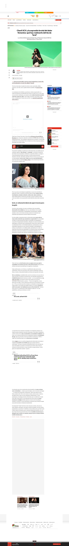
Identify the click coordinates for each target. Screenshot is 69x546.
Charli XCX (13, 416)
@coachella (14, 295)
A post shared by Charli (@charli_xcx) (27, 132)
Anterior (29, 544)
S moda (40, 527)
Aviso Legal (16, 522)
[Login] (60, 16)
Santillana (32, 524)
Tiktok (30, 512)
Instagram (29, 512)
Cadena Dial (40, 525)
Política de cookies (32, 522)
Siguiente (39, 544)
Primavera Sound (22, 416)
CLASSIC (27, 12)
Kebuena (50, 525)
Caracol (51, 524)
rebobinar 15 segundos (31, 544)
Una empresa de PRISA (15, 525)
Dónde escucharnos (52, 522)
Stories (40, 512)
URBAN (46, 12)
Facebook (9, 70)
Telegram (9, 77)
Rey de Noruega (50, 25)
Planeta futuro (47, 525)
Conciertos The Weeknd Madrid (31, 25)
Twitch (38, 512)
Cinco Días (36, 525)
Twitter (9, 73)
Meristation (49, 527)
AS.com (44, 524)
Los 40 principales (28, 524)
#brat (15, 359)
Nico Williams (39, 25)
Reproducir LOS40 (42, 146)
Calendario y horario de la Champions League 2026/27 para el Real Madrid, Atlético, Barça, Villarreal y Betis (53, 98)
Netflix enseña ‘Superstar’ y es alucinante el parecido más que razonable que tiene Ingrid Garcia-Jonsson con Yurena (22, 506)
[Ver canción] (49, 131)
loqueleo (44, 527)
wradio (33, 525)
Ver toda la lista (54, 146)
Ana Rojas (18, 70)
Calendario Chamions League (20, 25)
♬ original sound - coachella (17, 300)
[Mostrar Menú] (9, 16)
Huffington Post (25, 525)
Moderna (27, 527)
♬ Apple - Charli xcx (15, 363)
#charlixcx (33, 358)
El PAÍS (23, 524)
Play (34, 544)
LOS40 (17, 12)
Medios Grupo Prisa (15, 527)
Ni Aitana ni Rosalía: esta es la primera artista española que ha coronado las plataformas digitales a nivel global (53, 108)
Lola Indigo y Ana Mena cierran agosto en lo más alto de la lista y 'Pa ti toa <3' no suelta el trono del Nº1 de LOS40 (54, 103)
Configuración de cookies (39, 522)
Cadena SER (41, 524)
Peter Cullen (45, 25)
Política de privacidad (26, 522)
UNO (30, 525)
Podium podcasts (32, 527)
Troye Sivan (17, 416)
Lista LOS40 (50, 128)
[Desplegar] (34, 541)
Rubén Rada (56, 25)
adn (47, 524)
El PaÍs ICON (36, 527)
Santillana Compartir (37, 524)
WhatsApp (9, 75)
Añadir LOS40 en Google (18, 78)
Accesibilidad (20, 522)
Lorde (31, 416)
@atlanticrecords (15, 354)
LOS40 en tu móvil (45, 522)
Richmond (23, 527)
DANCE (36, 12)
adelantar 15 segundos (37, 544)
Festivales (27, 416)
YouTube (32, 512)
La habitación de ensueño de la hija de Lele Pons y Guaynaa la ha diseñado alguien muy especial (34, 506)
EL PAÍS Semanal (44, 525)
